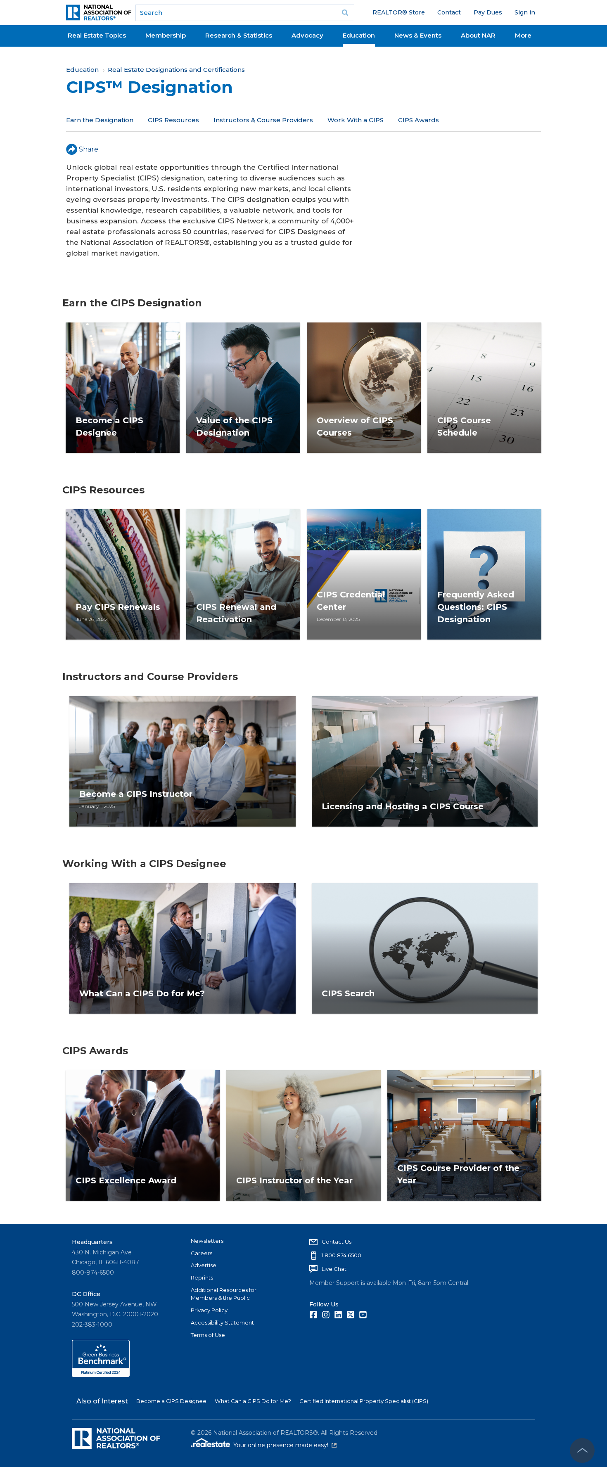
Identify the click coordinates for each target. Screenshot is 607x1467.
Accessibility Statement (222, 1322)
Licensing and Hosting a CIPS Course (403, 806)
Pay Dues (488, 12)
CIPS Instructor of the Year (294, 1180)
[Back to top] (582, 1450)
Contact (449, 12)
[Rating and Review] (101, 1375)
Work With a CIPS (355, 120)
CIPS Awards (418, 120)
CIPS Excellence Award (126, 1180)
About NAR (478, 35)
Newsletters (207, 1240)
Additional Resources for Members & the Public (223, 1294)
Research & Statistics (238, 35)
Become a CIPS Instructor (135, 794)
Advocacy (307, 35)
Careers (201, 1253)
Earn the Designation (99, 120)
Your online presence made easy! (285, 1445)
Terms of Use (208, 1335)
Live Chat (334, 1269)
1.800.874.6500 (341, 1255)
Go (345, 13)
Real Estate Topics (97, 35)
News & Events (417, 35)
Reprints (202, 1277)
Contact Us (336, 1241)
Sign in (525, 12)
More (523, 35)
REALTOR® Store (398, 12)
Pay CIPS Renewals (118, 607)
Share (88, 149)
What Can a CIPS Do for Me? (142, 993)
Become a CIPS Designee (171, 1401)
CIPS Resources (173, 120)
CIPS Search (348, 993)
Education (359, 35)
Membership (165, 35)
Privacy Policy (209, 1310)
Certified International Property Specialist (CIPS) (363, 1401)
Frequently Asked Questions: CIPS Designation (475, 607)
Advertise (203, 1265)
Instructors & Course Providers (263, 120)
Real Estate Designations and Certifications (176, 69)
